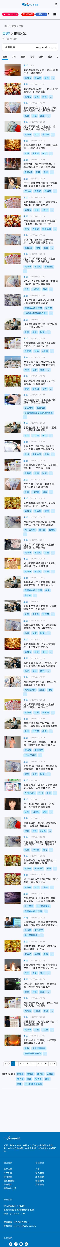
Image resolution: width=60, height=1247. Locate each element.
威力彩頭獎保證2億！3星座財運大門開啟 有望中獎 (13, 704)
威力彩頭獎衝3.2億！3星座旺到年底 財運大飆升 (13, 70)
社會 (32, 56)
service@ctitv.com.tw (25, 1226)
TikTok (26, 1244)
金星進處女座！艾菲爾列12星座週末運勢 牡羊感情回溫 (13, 582)
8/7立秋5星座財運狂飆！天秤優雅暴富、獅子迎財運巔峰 (13, 281)
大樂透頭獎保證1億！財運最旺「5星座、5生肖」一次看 (13, 221)
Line (21, 1244)
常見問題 (39, 1173)
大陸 (25, 357)
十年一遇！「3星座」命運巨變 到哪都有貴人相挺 (13, 1040)
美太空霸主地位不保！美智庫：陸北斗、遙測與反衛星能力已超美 (13, 965)
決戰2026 (41, 14)
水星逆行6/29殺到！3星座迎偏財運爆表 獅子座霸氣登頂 (13, 766)
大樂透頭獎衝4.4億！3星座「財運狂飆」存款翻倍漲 (13, 681)
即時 (14, 56)
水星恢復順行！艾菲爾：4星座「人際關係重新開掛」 (13, 427)
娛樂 (41, 56)
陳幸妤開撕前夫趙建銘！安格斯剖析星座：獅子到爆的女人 (13, 183)
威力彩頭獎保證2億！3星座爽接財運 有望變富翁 (13, 381)
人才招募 (8, 1173)
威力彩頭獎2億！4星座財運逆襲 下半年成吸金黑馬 (13, 644)
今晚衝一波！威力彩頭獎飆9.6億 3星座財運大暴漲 (13, 860)
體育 (50, 56)
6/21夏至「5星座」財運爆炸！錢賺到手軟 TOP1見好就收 (13, 841)
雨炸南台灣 (28, 14)
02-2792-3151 (21, 1222)
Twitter (5, 1244)
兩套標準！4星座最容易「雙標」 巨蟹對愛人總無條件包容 (13, 723)
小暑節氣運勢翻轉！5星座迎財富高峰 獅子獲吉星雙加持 (13, 625)
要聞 (23, 56)
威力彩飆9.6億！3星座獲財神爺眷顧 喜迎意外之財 (13, 879)
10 (46, 1064)
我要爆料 (39, 1181)
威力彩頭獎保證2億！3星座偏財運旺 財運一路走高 (13, 503)
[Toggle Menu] (55, 14)
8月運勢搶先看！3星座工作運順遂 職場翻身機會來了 (13, 399)
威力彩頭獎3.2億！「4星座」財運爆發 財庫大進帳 (13, 89)
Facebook (10, 1244)
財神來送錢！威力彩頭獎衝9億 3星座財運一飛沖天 (13, 946)
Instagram (16, 1244)
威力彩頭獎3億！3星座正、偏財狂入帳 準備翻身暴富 (13, 126)
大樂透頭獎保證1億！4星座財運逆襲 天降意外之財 (13, 343)
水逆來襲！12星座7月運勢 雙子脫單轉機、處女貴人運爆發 (13, 663)
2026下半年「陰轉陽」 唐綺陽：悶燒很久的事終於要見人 (13, 742)
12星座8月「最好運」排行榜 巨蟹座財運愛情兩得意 (13, 300)
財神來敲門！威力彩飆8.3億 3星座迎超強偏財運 (13, 1021)
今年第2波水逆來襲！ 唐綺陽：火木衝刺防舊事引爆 (13, 804)
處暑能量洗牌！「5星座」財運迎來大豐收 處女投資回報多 (13, 107)
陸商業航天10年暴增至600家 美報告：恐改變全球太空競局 (13, 362)
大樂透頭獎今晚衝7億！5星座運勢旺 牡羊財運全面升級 (13, 522)
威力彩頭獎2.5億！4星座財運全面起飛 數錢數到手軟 (13, 202)
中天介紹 (8, 1169)
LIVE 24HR (11, 14)
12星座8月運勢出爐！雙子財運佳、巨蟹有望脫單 (13, 324)
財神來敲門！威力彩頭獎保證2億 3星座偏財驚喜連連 (13, 823)
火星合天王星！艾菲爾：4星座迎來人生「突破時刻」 (13, 606)
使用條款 (8, 1177)
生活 (25, 65)
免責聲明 (8, 1184)
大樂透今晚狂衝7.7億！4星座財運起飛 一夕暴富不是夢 (13, 465)
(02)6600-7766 (17, 1213)
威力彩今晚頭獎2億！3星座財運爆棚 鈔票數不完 (13, 544)
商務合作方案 (10, 1188)
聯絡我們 (39, 1177)
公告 (37, 1169)
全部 (5, 56)
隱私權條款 (9, 1181)
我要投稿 (39, 1184)
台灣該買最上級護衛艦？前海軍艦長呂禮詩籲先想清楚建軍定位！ (13, 922)
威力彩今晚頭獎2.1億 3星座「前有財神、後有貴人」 (13, 258)
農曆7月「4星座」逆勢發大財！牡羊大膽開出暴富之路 (13, 239)
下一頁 (52, 1064)
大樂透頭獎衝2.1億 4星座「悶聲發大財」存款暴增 (13, 1002)
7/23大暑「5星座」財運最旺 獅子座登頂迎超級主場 (13, 484)
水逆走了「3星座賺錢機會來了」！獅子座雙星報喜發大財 (13, 446)
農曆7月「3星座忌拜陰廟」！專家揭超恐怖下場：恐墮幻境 (13, 164)
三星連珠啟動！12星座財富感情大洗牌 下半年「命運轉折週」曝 (13, 898)
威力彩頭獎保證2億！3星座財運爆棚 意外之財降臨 (13, 563)
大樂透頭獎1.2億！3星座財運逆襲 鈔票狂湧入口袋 (13, 145)
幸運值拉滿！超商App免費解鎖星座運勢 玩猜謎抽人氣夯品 (13, 785)
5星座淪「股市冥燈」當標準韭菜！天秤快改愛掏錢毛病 (13, 984)
